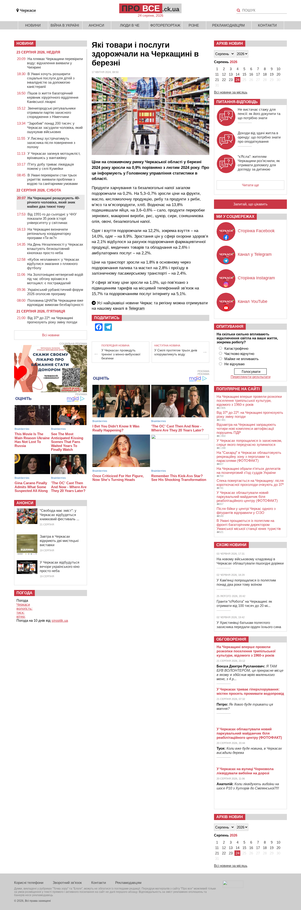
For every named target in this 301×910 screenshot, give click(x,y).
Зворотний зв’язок (67, 883)
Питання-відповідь (237, 102)
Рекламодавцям (228, 25)
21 (217, 80)
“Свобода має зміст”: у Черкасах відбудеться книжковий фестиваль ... (59, 514)
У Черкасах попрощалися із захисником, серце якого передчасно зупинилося (249, 443)
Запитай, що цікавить (250, 204)
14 (237, 74)
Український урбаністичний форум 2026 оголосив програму (55, 292)
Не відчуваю (234, 364)
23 (231, 80)
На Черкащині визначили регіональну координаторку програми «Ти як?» (49, 233)
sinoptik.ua (59, 620)
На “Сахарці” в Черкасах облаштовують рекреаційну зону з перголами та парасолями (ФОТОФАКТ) (249, 457)
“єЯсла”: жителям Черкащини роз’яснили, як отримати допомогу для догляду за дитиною (259, 162)
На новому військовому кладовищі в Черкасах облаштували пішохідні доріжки (250, 561)
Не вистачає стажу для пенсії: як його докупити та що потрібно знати (259, 113)
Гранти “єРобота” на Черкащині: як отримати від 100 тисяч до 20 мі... (244, 603)
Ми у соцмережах (235, 217)
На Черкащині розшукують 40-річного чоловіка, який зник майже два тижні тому (53, 202)
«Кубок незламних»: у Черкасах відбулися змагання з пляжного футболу (53, 263)
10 (278, 69)
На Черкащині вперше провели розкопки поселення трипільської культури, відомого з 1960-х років (249, 400)
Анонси (96, 25)
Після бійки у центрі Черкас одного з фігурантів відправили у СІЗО (246, 511)
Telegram (137, 308)
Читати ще (250, 185)
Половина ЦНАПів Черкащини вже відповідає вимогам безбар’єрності (55, 302)
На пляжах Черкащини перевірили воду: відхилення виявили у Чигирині (55, 63)
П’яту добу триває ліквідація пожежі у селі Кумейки (50, 166)
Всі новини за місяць (230, 92)
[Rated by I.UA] (233, 887)
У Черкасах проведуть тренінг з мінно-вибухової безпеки (120, 354)
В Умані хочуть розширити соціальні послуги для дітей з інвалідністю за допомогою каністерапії (51, 80)
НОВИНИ (24, 43)
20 (278, 74)
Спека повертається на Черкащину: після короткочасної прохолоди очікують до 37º (250, 483)
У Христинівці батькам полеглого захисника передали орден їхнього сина (249, 625)
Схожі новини (231, 545)
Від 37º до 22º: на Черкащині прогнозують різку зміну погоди (52, 320)
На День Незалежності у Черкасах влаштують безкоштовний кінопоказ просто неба (55, 248)
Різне (194, 25)
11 (217, 74)
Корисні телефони (28, 883)
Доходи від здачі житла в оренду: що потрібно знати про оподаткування (259, 137)
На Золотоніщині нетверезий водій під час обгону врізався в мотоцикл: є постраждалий (55, 278)
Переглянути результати (250, 377)
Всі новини (50, 335)
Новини (33, 25)
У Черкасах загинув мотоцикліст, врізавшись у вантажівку (53, 155)
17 (258, 74)
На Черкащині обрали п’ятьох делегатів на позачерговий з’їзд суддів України (249, 471)
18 (265, 74)
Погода (24, 593)
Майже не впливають (241, 359)
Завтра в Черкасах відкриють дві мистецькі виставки (59, 540)
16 (251, 74)
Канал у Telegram (255, 254)
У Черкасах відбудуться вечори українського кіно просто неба (59, 566)
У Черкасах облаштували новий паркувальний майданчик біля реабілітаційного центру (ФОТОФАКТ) (247, 497)
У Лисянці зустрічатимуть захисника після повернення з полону (51, 142)
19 (271, 74)
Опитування (229, 327)
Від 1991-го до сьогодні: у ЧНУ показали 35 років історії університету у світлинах (52, 218)
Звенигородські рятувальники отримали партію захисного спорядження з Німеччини (51, 112)
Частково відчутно (239, 354)
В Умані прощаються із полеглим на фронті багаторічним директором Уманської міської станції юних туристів (249, 525)
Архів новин (229, 43)
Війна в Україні (65, 25)
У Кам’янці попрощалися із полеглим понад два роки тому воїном (246, 582)
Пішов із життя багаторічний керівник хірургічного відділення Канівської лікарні (52, 97)
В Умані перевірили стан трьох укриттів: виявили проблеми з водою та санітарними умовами (52, 179)
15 (244, 74)
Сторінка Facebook (256, 230)
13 (231, 74)
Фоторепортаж (165, 25)
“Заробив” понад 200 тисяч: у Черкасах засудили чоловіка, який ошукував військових (55, 127)
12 (224, 74)
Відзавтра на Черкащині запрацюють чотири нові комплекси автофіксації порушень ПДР (246, 428)
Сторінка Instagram (256, 278)
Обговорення (231, 639)
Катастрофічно (236, 348)
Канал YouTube (252, 301)
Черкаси (28, 10)
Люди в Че (129, 25)
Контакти (267, 25)
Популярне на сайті (238, 389)
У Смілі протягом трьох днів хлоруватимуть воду (175, 352)
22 (224, 80)
